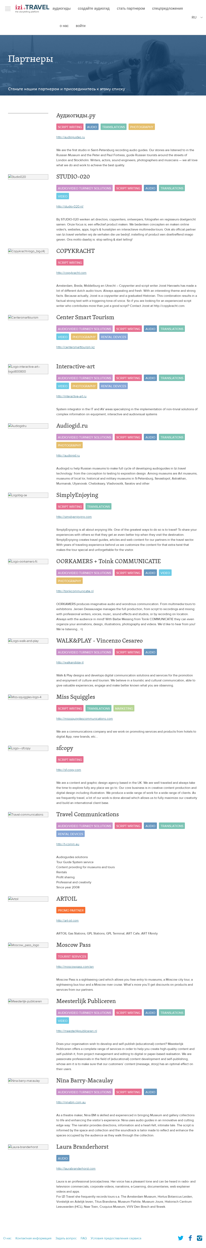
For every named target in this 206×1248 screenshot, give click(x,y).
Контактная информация (33, 1238)
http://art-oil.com (67, 921)
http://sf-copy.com (68, 770)
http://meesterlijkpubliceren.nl (76, 1031)
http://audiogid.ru (68, 456)
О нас (64, 26)
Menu (8, 8)
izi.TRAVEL (32, 9)
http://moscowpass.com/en (75, 967)
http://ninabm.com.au (71, 1102)
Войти (80, 26)
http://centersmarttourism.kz (75, 347)
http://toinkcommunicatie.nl (75, 591)
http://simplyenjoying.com (74, 517)
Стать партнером (131, 8)
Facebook (190, 1237)
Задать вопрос (66, 1238)
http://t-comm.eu (67, 844)
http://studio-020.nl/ (69, 207)
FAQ (84, 1238)
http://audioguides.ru (70, 137)
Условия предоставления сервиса (116, 1238)
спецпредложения (167, 8)
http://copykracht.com (71, 273)
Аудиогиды (62, 8)
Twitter (180, 1237)
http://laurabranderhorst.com (76, 1169)
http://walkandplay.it (69, 662)
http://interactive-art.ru (71, 396)
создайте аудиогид (94, 8)
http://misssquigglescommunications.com (84, 719)
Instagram (199, 1237)
